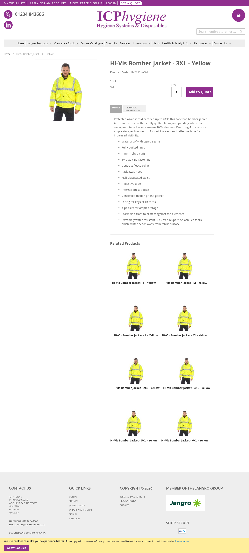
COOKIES (124, 505)
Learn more (182, 541)
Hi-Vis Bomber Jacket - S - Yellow (134, 283)
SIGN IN (73, 514)
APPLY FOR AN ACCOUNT (48, 3)
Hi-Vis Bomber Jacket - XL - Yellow (185, 335)
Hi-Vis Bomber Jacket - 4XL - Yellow (186, 388)
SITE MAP (73, 500)
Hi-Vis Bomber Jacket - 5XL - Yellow (133, 440)
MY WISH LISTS (15, 3)
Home (7, 53)
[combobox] (220, 31)
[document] (124, 545)
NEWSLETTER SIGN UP (86, 3)
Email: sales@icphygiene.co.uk (27, 524)
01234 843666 (29, 14)
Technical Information (132, 109)
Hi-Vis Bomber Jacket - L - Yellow (136, 335)
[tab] (116, 109)
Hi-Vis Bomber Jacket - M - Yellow (184, 283)
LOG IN (111, 3)
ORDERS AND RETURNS (80, 509)
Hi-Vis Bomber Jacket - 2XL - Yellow (136, 388)
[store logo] (131, 17)
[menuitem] (21, 43)
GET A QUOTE (130, 3)
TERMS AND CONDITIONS (132, 496)
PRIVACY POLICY (128, 500)
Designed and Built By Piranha (27, 532)
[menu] (124, 43)
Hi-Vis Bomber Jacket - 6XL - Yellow (184, 440)
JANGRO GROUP (77, 505)
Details (116, 107)
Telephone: (23, 521)
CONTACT (74, 496)
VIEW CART (74, 518)
